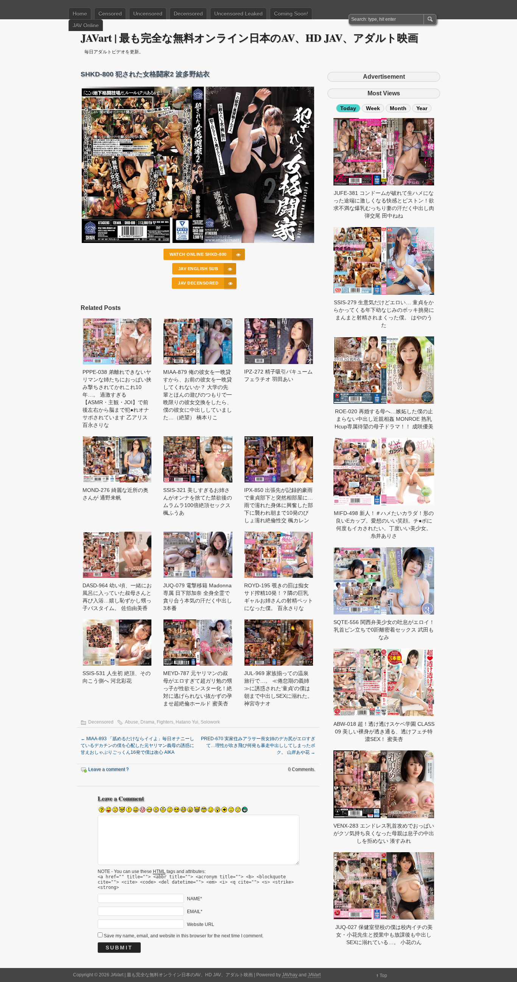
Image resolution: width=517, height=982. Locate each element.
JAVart (314, 974)
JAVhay (289, 974)
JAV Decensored (198, 283)
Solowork (210, 722)
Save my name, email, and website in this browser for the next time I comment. (183, 935)
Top (383, 975)
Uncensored (147, 14)
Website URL (200, 924)
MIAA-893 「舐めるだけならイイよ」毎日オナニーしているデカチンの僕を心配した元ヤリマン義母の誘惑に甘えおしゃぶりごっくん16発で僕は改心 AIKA (137, 745)
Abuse (131, 722)
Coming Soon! (291, 14)
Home (80, 14)
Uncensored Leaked (238, 14)
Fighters (165, 722)
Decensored (188, 14)
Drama (147, 722)
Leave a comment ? (108, 769)
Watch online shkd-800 (198, 254)
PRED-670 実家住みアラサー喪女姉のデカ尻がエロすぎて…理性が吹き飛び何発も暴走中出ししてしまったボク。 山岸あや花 (258, 745)
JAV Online (86, 25)
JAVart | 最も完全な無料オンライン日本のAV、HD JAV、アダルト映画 (249, 37)
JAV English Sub (198, 268)
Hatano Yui (187, 722)
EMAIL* (194, 911)
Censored (110, 14)
